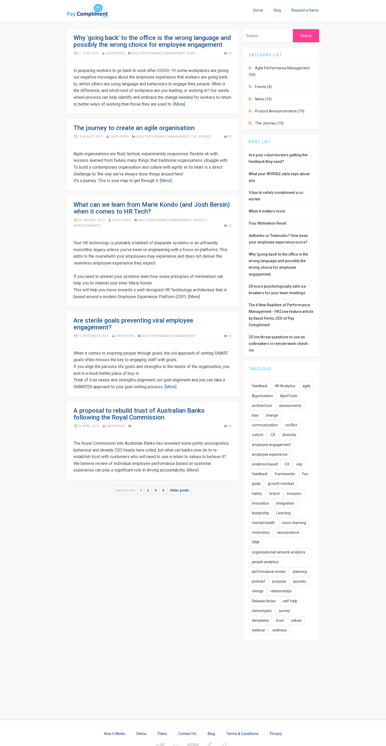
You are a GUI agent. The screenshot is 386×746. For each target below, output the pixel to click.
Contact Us (187, 734)
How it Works (114, 734)
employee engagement (271, 445)
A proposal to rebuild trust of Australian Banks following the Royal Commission (139, 414)
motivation (261, 532)
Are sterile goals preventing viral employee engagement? (133, 324)
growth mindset (281, 483)
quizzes (299, 581)
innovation (260, 503)
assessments (290, 405)
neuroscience (288, 532)
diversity (289, 435)
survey (284, 611)
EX (287, 464)
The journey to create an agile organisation (134, 128)
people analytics (265, 562)
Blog (277, 10)
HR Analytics (285, 386)
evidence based (265, 464)
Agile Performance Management (158, 53)
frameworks (285, 474)
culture (257, 435)
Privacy (276, 734)
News (191, 53)
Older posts (179, 490)
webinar (258, 630)
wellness (279, 630)
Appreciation (262, 396)
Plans (162, 734)
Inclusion (294, 493)
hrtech (274, 493)
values (296, 620)
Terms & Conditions (242, 734)
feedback (260, 386)
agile (306, 386)
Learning (283, 513)
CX (272, 435)
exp (299, 464)
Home (258, 10)
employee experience (270, 454)
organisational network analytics (278, 552)
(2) (230, 225)
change (272, 415)
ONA (255, 542)
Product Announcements (279, 111)
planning (300, 571)
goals (256, 483)
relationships (281, 591)
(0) (230, 53)
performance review (269, 571)
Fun (305, 474)
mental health (263, 523)
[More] (179, 104)
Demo (142, 734)
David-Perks (115, 53)
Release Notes (264, 601)
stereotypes (262, 611)
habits (257, 493)
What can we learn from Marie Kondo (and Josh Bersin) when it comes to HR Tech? (152, 208)
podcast (258, 581)
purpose (279, 581)
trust (280, 620)
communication (265, 425)
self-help (290, 601)
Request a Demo (305, 10)
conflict (291, 425)
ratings (257, 591)
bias (255, 415)
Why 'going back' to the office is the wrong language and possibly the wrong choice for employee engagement (152, 41)
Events (263, 87)
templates (260, 620)
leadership (260, 513)
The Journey (201, 136)
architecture (262, 405)
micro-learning (294, 523)
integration (285, 503)
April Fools (288, 396)
